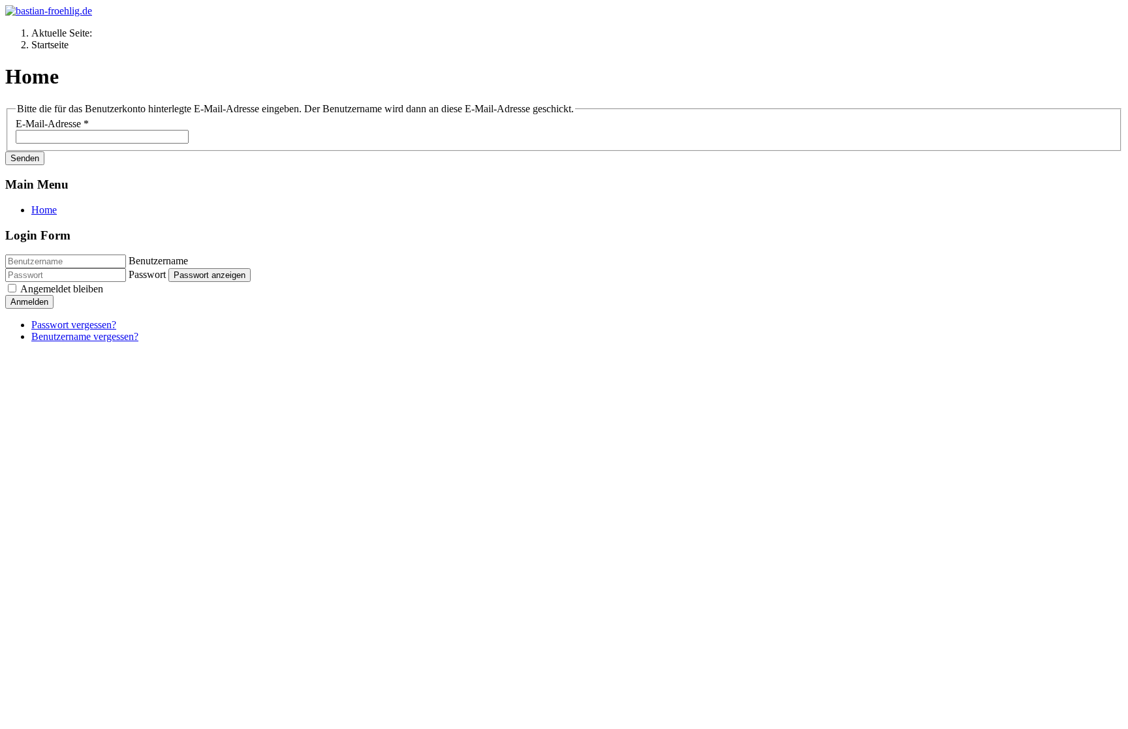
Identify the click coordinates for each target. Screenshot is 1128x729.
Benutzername (158, 260)
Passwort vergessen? (73, 324)
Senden (24, 158)
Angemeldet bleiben (61, 288)
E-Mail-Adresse (52, 123)
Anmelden (29, 302)
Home (44, 209)
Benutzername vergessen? (84, 336)
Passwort (147, 274)
